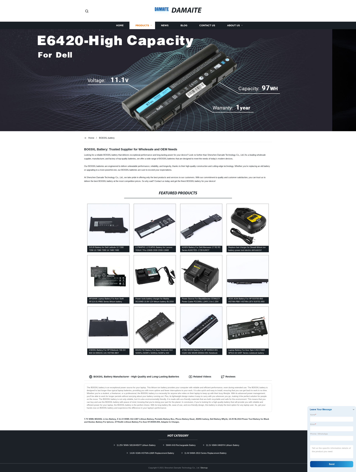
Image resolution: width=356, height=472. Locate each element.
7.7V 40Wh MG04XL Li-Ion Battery (100, 419)
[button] (86, 11)
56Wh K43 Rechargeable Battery (181, 445)
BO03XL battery (107, 138)
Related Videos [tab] (202, 376)
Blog (184, 25)
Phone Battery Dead (184, 419)
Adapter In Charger (170, 422)
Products (142, 25)
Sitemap (204, 468)
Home (119, 25)
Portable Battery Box (164, 419)
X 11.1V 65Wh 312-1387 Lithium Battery (135, 419)
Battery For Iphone (105, 422)
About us (233, 25)
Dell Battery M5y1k (219, 419)
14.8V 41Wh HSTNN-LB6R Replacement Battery (152, 453)
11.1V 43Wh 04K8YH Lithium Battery (222, 445)
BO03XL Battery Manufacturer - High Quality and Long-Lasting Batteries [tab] (136, 376)
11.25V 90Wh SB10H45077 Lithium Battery (136, 445)
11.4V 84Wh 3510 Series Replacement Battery (205, 453)
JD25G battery (202, 419)
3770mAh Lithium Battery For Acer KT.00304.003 (137, 422)
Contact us (207, 25)
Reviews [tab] (230, 376)
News (165, 25)
